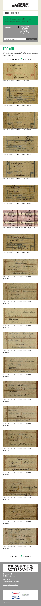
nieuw (29, 19)
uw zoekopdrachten (12, 22)
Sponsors (8, 27)
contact (25, 22)
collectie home (10, 19)
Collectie (15, 13)
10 (23, 59)
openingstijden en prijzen (10, 585)
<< (7, 59)
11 (26, 59)
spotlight (21, 19)
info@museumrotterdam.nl (11, 581)
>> (34, 59)
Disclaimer (7, 603)
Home (7, 13)
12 (28, 59)
